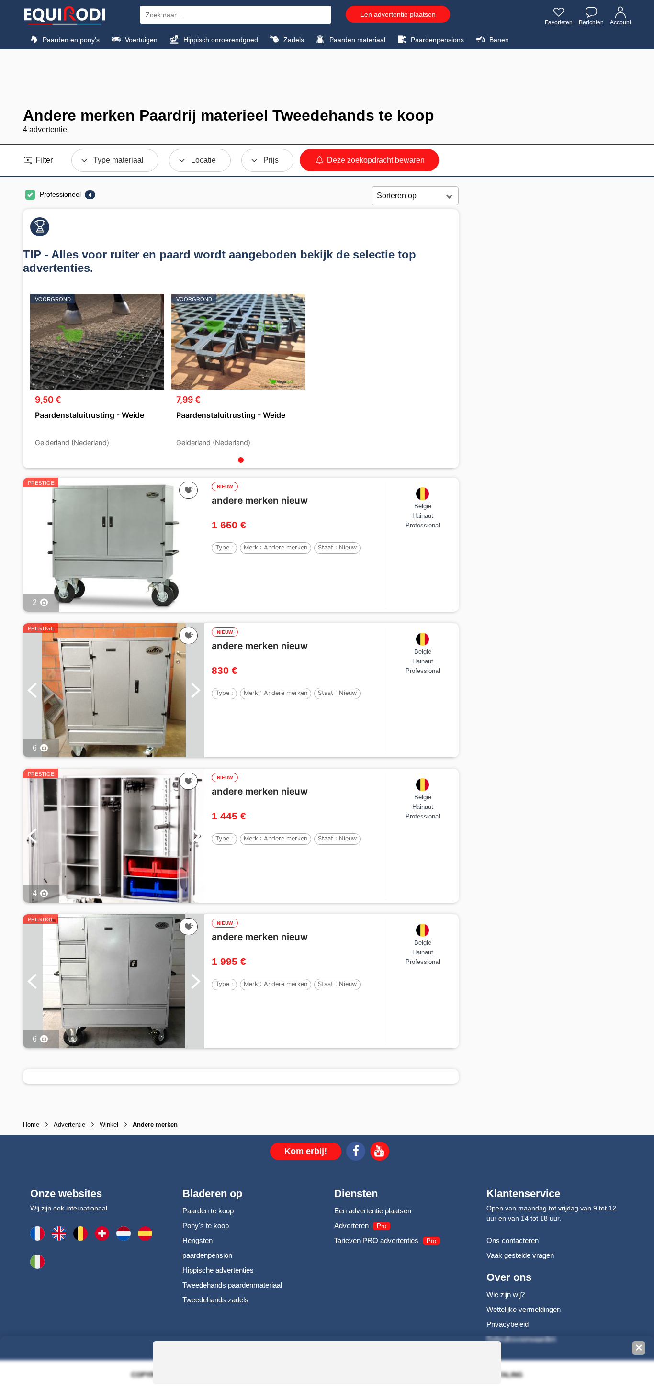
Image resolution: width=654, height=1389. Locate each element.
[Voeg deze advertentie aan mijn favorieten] (188, 490)
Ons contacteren (512, 1240)
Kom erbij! (305, 1151)
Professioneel (60, 194)
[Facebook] (355, 1152)
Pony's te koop (205, 1225)
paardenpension (207, 1255)
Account (620, 22)
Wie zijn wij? (505, 1294)
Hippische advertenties (218, 1270)
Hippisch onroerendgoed (219, 40)
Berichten (591, 22)
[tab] (241, 460)
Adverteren (351, 1225)
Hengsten (197, 1240)
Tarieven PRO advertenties (376, 1240)
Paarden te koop (208, 1211)
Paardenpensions (436, 40)
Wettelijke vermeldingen (523, 1309)
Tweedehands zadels (215, 1300)
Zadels (293, 40)
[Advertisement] (327, 78)
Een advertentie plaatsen (398, 14)
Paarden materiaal (356, 40)
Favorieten (559, 22)
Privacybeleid (507, 1324)
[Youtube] (379, 1152)
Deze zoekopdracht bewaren (375, 160)
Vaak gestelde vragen (520, 1255)
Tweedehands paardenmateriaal (232, 1285)
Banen (498, 40)
